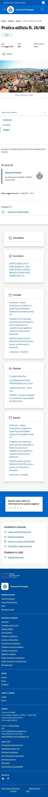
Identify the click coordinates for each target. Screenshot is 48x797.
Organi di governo (8, 598)
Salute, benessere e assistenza (13, 657)
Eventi (3, 700)
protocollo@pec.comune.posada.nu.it (15, 736)
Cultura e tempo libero (9, 639)
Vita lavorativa (6, 665)
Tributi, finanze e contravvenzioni (14, 661)
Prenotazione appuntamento (12, 745)
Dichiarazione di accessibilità (12, 766)
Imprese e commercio (9, 650)
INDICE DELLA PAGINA (9, 112)
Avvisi (18, 21)
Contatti (13, 791)
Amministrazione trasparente (12, 755)
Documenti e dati (7, 609)
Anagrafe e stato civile (9, 625)
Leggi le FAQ (6, 741)
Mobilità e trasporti (8, 654)
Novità (10, 21)
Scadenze (4, 684)
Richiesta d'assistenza (9, 752)
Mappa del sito (34, 788)
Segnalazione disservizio (10, 748)
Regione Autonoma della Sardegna (14, 2)
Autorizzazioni (6, 632)
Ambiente (5, 621)
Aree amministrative (9, 602)
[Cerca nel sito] (42, 9)
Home (3, 21)
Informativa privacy (8, 759)
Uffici (3, 605)
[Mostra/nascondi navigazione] (4, 9)
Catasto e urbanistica (9, 636)
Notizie (4, 677)
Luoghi (3, 696)
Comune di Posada (13, 172)
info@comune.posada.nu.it (16, 731)
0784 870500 (13, 725)
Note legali (5, 763)
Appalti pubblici (7, 629)
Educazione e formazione (10, 643)
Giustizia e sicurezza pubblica (12, 647)
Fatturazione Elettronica (10, 788)
